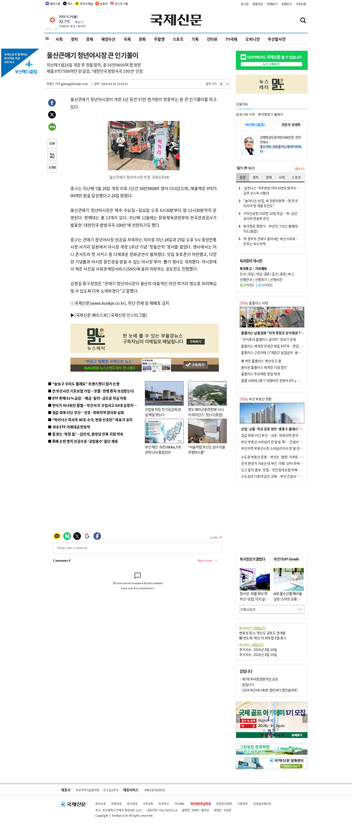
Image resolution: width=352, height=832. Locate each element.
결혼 (267, 274)
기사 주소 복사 (52, 156)
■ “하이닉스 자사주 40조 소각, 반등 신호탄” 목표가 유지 (90, 419)
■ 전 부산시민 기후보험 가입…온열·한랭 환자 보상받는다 (91, 390)
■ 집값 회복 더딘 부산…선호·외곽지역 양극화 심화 (86, 412)
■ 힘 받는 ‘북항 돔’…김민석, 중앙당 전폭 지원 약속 (85, 433)
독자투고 (164, 804)
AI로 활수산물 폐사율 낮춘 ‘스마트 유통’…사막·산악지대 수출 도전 (287, 601)
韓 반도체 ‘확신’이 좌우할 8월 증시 (262, 637)
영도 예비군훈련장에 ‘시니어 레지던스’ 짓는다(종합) (206, 412)
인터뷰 (212, 39)
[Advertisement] (272, 518)
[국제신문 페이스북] (91, 315)
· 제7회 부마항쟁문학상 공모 (259, 679)
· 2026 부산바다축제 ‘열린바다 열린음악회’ (269, 690)
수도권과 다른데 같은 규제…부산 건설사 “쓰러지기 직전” (280, 476)
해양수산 (108, 39)
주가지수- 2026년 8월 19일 (258, 654)
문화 (142, 39)
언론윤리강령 (224, 804)
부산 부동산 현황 (256, 398)
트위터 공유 (52, 115)
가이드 (247, 285)
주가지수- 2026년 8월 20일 (258, 649)
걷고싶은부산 (111, 790)
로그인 (245, 4)
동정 (283, 274)
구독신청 (301, 4)
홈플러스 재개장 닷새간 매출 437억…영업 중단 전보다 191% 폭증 (286, 346)
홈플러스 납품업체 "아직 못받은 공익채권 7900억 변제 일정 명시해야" (289, 332)
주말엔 (159, 39)
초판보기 (286, 4)
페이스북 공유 (52, 103)
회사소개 (100, 804)
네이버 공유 (52, 127)
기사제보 (179, 804)
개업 (259, 274)
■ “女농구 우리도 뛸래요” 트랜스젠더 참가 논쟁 (83, 383)
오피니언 (252, 39)
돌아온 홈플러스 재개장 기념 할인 (264, 367)
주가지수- (251, 645)
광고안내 (132, 804)
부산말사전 (276, 39)
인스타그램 (121, 4)
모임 (251, 274)
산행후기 (261, 279)
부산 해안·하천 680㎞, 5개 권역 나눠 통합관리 (163, 449)
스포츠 (178, 39)
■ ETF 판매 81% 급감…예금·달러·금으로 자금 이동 (87, 398)
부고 (291, 274)
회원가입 (258, 4)
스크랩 (52, 168)
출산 (275, 274)
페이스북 (55, 4)
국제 (127, 39)
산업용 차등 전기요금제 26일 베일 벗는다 (163, 412)
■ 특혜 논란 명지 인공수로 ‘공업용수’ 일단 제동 (83, 441)
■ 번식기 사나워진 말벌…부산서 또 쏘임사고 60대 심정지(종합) (95, 405)
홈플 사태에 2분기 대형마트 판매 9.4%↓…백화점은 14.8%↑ (283, 380)
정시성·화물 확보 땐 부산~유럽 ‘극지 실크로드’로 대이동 (254, 599)
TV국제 (231, 39)
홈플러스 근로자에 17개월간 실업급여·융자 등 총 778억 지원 (282, 352)
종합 (242, 177)
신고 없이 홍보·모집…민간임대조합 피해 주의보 (274, 469)
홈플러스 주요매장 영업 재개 (260, 373)
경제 (89, 39)
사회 (59, 39)
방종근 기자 (53, 84)
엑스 (70, 4)
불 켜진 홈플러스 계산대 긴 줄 (261, 360)
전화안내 (116, 804)
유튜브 (104, 4)
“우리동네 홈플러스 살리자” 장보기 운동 (268, 339)
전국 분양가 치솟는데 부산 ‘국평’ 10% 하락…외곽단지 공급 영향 (285, 463)
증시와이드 (252, 628)
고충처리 (242, 804)
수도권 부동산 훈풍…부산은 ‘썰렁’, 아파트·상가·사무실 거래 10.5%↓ (289, 456)
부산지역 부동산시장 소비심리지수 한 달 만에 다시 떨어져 (280, 448)
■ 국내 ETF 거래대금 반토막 (69, 426)
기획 (195, 39)
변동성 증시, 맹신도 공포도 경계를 (262, 632)
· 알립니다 (247, 684)
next (304, 718)
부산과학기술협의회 (87, 790)
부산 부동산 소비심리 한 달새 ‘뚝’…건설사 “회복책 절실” (279, 441)
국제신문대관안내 (154, 790)
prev (238, 718)
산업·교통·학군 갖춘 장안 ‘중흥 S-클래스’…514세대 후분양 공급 (286, 428)
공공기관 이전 (245, 114)
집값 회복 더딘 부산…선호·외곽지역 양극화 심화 (274, 435)
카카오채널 (86, 4)
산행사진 (276, 279)
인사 (243, 274)
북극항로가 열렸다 (270, 114)
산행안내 (246, 279)
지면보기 (272, 4)
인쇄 (52, 144)
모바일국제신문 (262, 804)
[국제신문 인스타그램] (128, 315)
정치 (74, 39)
